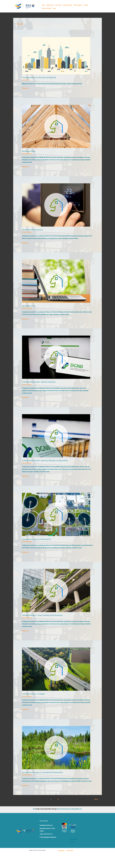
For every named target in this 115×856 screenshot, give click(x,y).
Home (43, 5)
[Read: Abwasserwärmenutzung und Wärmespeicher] (57, 514)
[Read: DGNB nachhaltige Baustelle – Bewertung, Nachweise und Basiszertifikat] (57, 435)
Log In (54, 8)
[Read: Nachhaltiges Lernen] (57, 281)
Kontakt (86, 5)
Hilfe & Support (78, 5)
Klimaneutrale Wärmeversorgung (32, 230)
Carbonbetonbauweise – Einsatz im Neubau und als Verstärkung (42, 615)
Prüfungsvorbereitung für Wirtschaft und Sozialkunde (39, 77)
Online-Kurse (50, 5)
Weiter (97, 799)
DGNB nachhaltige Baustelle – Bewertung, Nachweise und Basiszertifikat (45, 460)
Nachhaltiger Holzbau (28, 151)
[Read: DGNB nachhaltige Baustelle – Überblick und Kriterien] (57, 357)
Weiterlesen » (25, 88)
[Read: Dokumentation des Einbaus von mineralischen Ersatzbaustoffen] (57, 747)
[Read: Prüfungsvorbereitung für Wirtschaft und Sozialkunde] (57, 55)
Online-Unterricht (67, 5)
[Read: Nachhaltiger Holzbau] (57, 126)
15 (58, 799)
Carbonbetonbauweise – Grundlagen (33, 694)
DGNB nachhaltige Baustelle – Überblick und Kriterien (39, 382)
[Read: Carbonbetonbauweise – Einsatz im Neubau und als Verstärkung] (57, 590)
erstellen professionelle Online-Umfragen (46, 809)
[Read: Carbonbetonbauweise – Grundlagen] (57, 669)
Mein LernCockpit (46, 8)
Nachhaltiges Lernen (28, 306)
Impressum (61, 850)
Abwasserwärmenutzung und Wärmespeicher (36, 539)
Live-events (58, 5)
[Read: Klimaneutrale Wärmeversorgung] (57, 205)
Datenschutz (70, 850)
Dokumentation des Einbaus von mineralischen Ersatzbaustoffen (42, 772)
